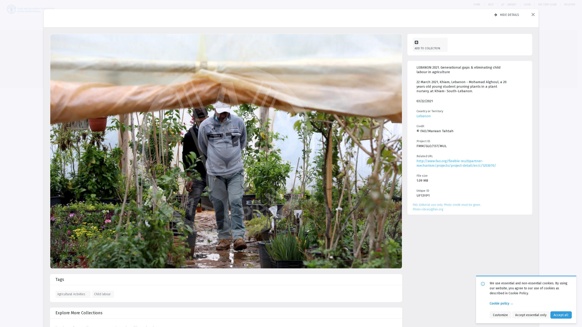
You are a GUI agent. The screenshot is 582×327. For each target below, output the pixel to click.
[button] (533, 14)
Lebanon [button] (423, 116)
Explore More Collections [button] (79, 312)
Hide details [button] (509, 15)
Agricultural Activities (71, 294)
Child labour (102, 294)
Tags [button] (59, 279)
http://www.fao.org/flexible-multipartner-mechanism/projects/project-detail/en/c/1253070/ (456, 163)
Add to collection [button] (427, 48)
